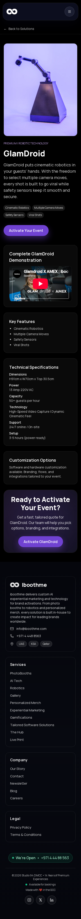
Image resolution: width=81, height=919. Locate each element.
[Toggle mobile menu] (69, 12)
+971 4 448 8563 (28, 636)
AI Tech (16, 680)
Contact (17, 776)
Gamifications (21, 717)
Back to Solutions (19, 29)
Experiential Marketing (27, 710)
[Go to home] (12, 11)
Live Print (17, 739)
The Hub (17, 732)
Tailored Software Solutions (32, 725)
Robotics (17, 688)
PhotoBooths (21, 673)
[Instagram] (29, 899)
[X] (40, 899)
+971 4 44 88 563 (55, 857)
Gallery (15, 695)
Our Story (17, 768)
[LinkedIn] (51, 899)
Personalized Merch (25, 702)
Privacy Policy (20, 827)
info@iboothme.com (31, 628)
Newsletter (18, 783)
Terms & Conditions (25, 834)
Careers (16, 798)
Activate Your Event (26, 230)
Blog (13, 790)
